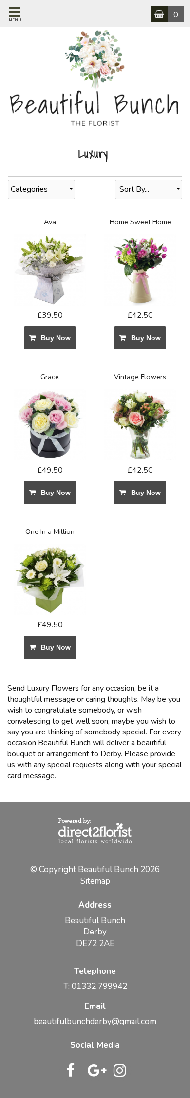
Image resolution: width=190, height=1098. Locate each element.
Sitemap (95, 881)
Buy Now (54, 338)
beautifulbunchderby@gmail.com (95, 1021)
